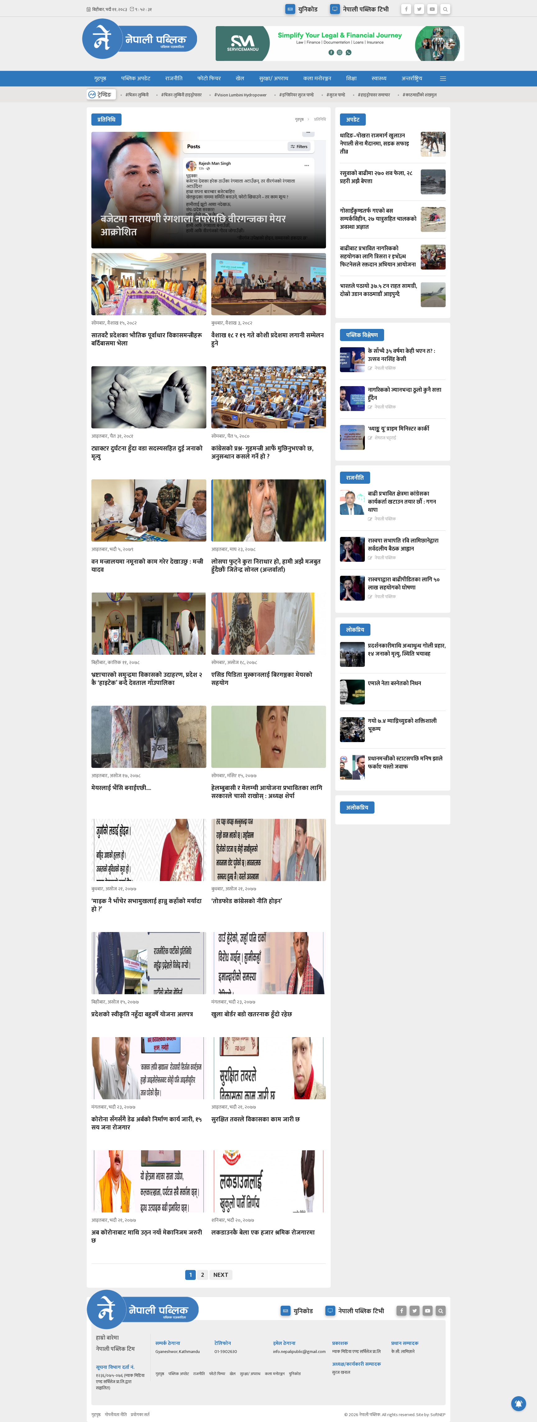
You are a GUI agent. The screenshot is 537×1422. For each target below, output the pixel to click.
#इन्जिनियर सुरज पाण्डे (296, 95)
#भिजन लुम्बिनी (137, 95)
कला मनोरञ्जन (317, 78)
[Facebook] (406, 7)
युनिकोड (295, 1373)
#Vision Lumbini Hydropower (240, 95)
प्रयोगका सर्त (140, 1414)
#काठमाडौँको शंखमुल (419, 95)
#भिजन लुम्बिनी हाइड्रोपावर (181, 95)
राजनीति (173, 78)
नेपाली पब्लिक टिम (115, 1349)
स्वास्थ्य (379, 78)
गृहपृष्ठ (100, 78)
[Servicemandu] (337, 62)
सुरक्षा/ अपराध (273, 78)
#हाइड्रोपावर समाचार (374, 95)
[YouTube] (432, 7)
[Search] (445, 7)
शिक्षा (351, 78)
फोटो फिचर (209, 78)
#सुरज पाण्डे (335, 95)
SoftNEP (438, 1414)
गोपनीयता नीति (116, 1414)
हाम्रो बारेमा (107, 1338)
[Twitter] (419, 7)
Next (220, 1275)
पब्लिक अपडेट (135, 78)
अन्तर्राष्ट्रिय (412, 78)
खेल (240, 78)
